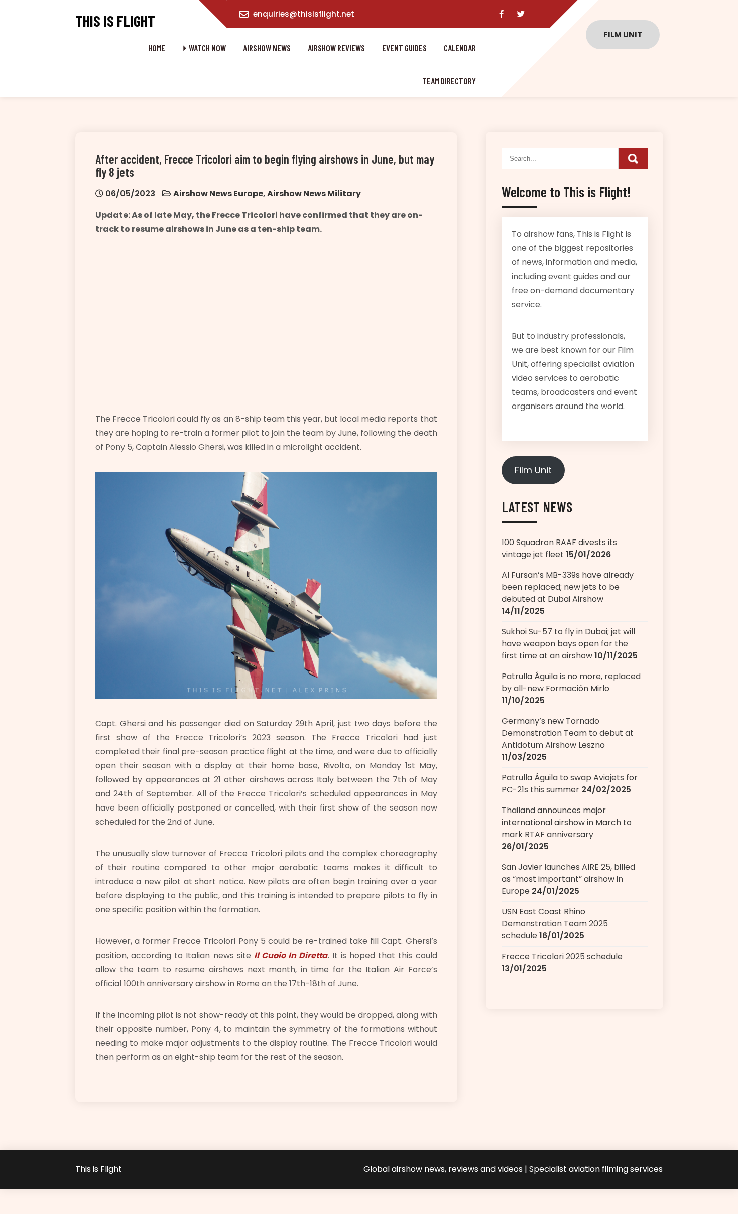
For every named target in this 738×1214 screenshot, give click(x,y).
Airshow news (267, 48)
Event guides (404, 48)
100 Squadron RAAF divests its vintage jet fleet (559, 548)
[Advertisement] (266, 324)
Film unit (622, 34)
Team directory (449, 81)
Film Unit (533, 470)
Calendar (460, 48)
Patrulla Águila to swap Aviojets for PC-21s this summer (570, 783)
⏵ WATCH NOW (204, 48)
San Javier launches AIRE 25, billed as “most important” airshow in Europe (568, 879)
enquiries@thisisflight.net (303, 14)
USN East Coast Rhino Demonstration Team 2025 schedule (555, 923)
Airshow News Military (314, 193)
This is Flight (115, 21)
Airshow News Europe (218, 193)
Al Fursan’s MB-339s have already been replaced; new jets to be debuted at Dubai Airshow (568, 587)
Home (156, 48)
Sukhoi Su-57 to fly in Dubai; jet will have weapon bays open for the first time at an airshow (568, 643)
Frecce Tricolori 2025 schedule (562, 956)
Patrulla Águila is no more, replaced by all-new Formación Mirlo (571, 682)
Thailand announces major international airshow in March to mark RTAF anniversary (567, 822)
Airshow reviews (336, 48)
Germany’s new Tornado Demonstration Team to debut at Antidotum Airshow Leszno (568, 733)
